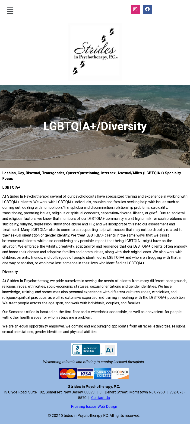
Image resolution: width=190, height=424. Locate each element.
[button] (10, 10)
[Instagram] (135, 9)
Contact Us (100, 398)
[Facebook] (147, 9)
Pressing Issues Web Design (94, 406)
